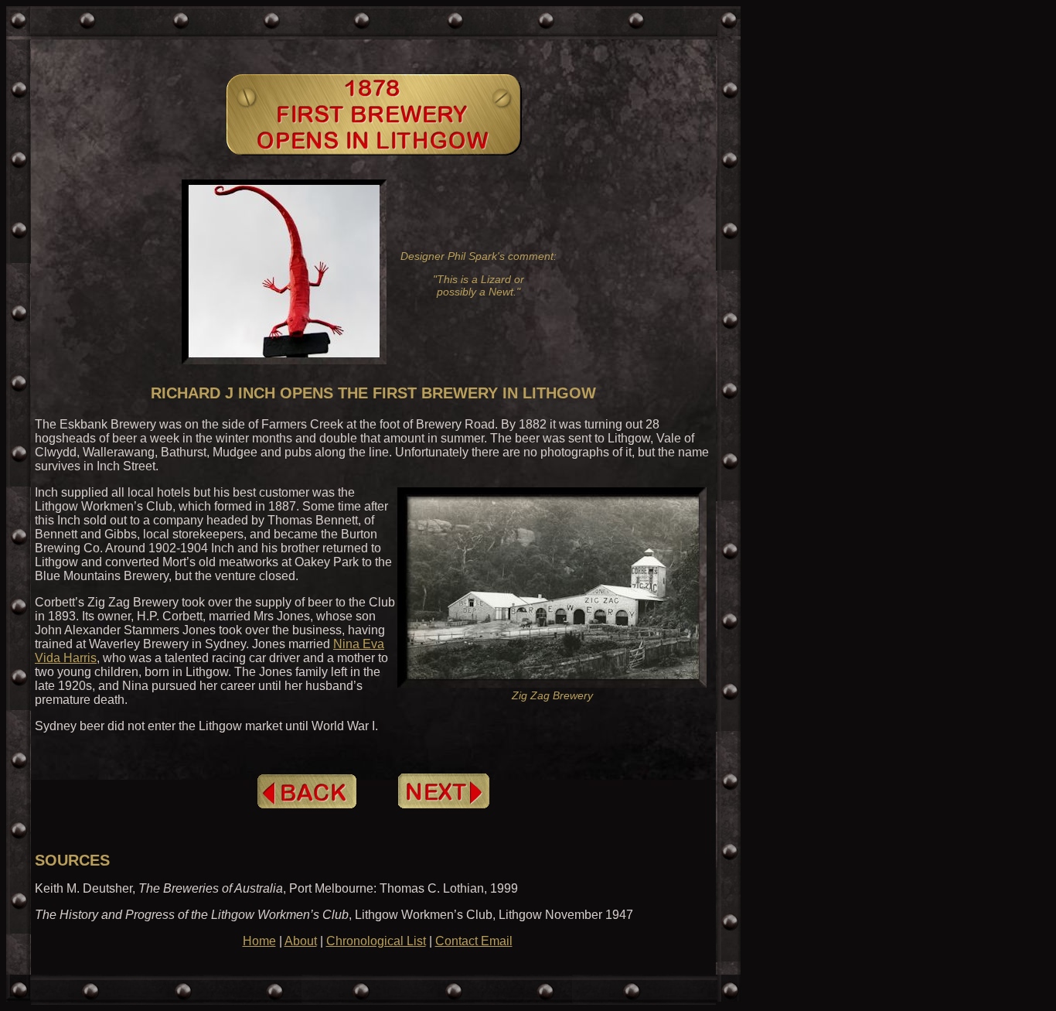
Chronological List (376, 941)
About (300, 941)
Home (259, 941)
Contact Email (474, 941)
